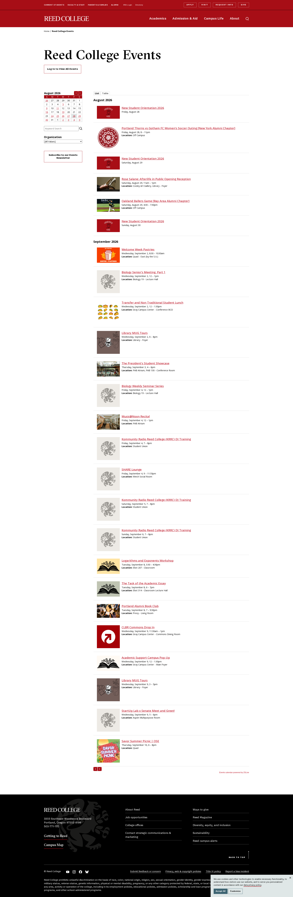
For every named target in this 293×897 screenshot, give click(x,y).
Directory (139, 5)
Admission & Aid (185, 18)
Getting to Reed (55, 836)
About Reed (132, 809)
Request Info (224, 5)
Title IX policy (213, 871)
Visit (204, 5)
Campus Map (53, 845)
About (234, 18)
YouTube (67, 872)
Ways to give (200, 809)
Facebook (80, 872)
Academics (157, 18)
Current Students (54, 5)
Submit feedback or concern (145, 871)
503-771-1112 (51, 826)
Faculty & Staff (76, 5)
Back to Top (237, 857)
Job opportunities (136, 817)
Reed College (66, 18)
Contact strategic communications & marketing (148, 835)
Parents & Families (98, 5)
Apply (190, 5)
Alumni (114, 5)
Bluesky (87, 872)
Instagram (74, 872)
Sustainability (201, 833)
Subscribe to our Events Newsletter (63, 156)
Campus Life (214, 18)
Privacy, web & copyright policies (183, 871)
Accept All (221, 891)
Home (46, 31)
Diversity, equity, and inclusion (212, 825)
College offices (134, 825)
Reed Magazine (202, 817)
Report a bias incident (237, 871)
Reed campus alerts (205, 841)
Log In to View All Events (62, 69)
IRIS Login (127, 5)
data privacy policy (252, 885)
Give (243, 5)
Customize (235, 891)
